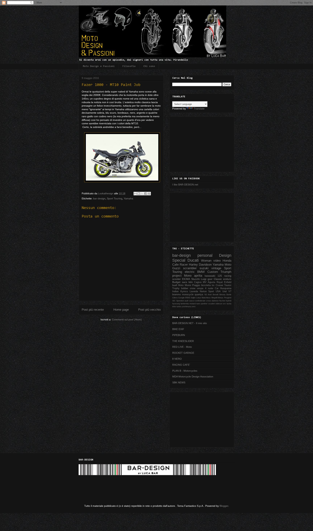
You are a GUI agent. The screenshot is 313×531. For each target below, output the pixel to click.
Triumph (225, 272)
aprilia (198, 275)
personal (204, 255)
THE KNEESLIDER (183, 341)
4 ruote (209, 288)
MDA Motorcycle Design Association (192, 376)
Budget (176, 282)
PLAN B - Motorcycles (184, 370)
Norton (203, 291)
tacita (229, 303)
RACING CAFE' (181, 364)
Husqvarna (225, 288)
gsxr (210, 279)
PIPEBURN (178, 335)
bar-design (99, 198)
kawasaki (210, 275)
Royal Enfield (224, 282)
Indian (175, 291)
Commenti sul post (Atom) (127, 319)
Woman (206, 260)
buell (174, 285)
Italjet (193, 298)
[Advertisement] (202, 143)
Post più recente (93, 309)
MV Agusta (209, 282)
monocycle (187, 294)
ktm (191, 282)
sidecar (219, 303)
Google (181, 298)
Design (225, 255)
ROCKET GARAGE (183, 352)
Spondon (180, 301)
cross (208, 301)
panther (204, 303)
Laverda (194, 291)
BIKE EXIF (178, 329)
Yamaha (128, 198)
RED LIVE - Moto (182, 346)
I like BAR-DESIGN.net (185, 184)
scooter (176, 279)
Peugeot (227, 298)
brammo (176, 294)
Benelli (215, 294)
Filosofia (128, 66)
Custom (212, 272)
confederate (200, 301)
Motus (220, 298)
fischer (222, 301)
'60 (205, 294)
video (217, 260)
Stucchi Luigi (198, 279)
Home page (121, 309)
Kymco (184, 291)
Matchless (206, 298)
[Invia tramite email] (135, 193)
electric (190, 272)
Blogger (224, 505)
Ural (224, 291)
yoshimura (186, 306)
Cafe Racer (180, 264)
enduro (227, 279)
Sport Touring (114, 198)
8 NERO (177, 358)
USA (218, 291)
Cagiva (197, 282)
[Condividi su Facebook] (145, 193)
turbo (179, 306)
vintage (216, 268)
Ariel (210, 294)
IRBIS (187, 298)
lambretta (185, 303)
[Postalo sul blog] (139, 193)
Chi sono (149, 66)
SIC (174, 301)
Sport (211, 291)
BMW (201, 272)
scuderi (211, 303)
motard (192, 303)
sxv (224, 303)
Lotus (198, 298)
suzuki (204, 268)
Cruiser (219, 285)
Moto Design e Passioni (99, 66)
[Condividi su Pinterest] (149, 193)
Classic (218, 279)
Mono (187, 275)
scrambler (190, 268)
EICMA (186, 279)
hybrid (228, 301)
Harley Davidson (200, 264)
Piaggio (196, 285)
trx (213, 285)
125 (220, 275)
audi (186, 301)
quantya (199, 294)
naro (198, 303)
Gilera (175, 298)
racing (227, 275)
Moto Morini (184, 285)
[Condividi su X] (142, 193)
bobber (184, 288)
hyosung (176, 303)
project (176, 275)
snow (192, 288)
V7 (229, 291)
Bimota (222, 294)
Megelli (214, 298)
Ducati (193, 260)
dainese (215, 301)
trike (174, 306)
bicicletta (206, 285)
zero (193, 306)
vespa (200, 288)
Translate (199, 108)
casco (191, 301)
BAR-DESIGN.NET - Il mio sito (189, 323)
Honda (227, 260)
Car (216, 288)
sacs (184, 282)
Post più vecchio (149, 309)
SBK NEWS (178, 382)
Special (178, 260)
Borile (228, 294)
